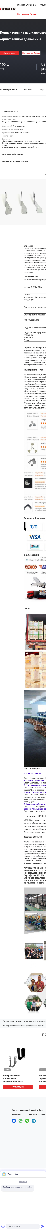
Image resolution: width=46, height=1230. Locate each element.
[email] (14, 1121)
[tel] (40, 1121)
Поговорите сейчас (31, 53)
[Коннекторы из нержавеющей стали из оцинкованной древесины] (17, 1057)
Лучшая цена (9, 53)
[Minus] (42, 1174)
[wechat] (27, 1121)
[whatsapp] (20, 1121)
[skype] (34, 1121)
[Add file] (3, 1226)
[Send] (43, 1226)
